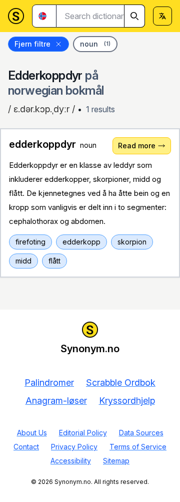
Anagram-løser (56, 400)
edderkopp (81, 241)
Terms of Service (138, 446)
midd (24, 261)
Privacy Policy (74, 446)
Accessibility (70, 460)
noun (95, 44)
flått (54, 261)
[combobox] (100, 16)
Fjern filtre (32, 44)
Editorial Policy (83, 432)
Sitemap (116, 460)
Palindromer (49, 382)
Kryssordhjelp (127, 400)
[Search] (134, 16)
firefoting (31, 241)
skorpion (132, 241)
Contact (26, 446)
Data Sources (141, 432)
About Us (32, 432)
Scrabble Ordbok (121, 382)
